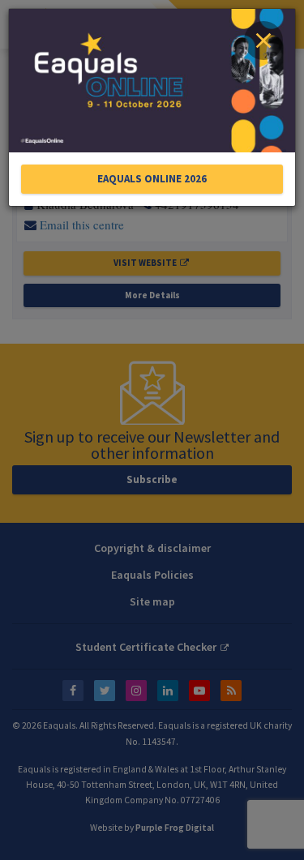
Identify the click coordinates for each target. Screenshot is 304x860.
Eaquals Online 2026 (152, 179)
